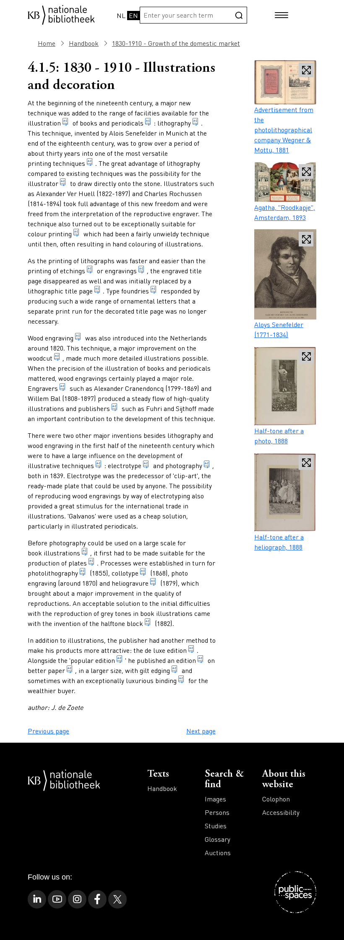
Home (46, 43)
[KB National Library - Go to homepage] (61, 14)
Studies (216, 825)
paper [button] (56, 670)
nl (121, 15)
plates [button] (77, 562)
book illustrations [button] (54, 552)
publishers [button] (94, 408)
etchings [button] (72, 270)
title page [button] (79, 290)
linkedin (37, 899)
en (133, 15)
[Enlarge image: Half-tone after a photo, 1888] (285, 386)
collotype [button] (125, 572)
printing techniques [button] (56, 163)
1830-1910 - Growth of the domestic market (176, 43)
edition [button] (186, 660)
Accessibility (281, 812)
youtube (57, 899)
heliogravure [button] (130, 583)
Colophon (276, 798)
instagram (77, 899)
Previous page (48, 730)
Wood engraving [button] (50, 337)
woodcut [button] (40, 357)
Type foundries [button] (127, 290)
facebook (97, 899)
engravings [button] (121, 270)
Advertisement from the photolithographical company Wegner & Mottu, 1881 (283, 129)
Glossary (217, 839)
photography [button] (183, 465)
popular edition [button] (92, 660)
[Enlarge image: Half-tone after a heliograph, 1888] (285, 492)
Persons (217, 812)
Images (215, 798)
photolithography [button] (53, 572)
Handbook (84, 43)
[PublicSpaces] (295, 892)
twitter (117, 899)
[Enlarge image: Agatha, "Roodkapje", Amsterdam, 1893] (285, 182)
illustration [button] (44, 122)
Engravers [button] (43, 388)
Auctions (218, 852)
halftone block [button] (122, 623)
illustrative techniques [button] (61, 465)
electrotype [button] (124, 465)
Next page (201, 730)
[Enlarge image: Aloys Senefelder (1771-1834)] (285, 274)
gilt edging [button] (155, 670)
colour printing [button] (50, 233)
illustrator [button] (43, 183)
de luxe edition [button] (166, 650)
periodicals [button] (127, 122)
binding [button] (166, 680)
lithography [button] (174, 122)
